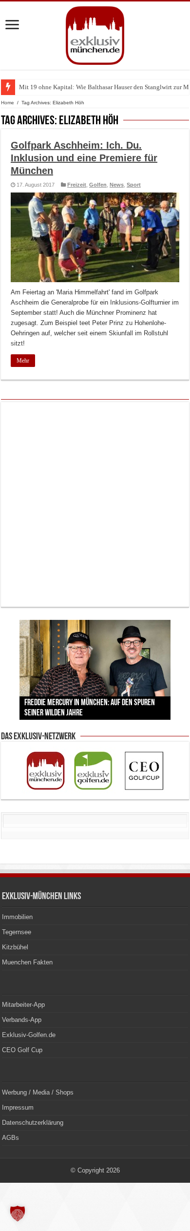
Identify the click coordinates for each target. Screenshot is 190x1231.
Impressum (18, 1107)
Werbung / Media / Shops (38, 1092)
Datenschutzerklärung (32, 1122)
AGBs (10, 1137)
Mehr (23, 360)
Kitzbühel (15, 947)
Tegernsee (16, 932)
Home (7, 102)
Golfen (98, 185)
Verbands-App (21, 1019)
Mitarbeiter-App (23, 1004)
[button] (17, 1213)
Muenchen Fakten (27, 962)
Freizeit (76, 185)
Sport (134, 185)
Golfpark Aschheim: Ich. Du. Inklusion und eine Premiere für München (84, 158)
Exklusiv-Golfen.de (29, 1035)
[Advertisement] (95, 504)
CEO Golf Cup (22, 1050)
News (117, 185)
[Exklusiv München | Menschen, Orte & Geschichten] (95, 33)
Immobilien (17, 917)
